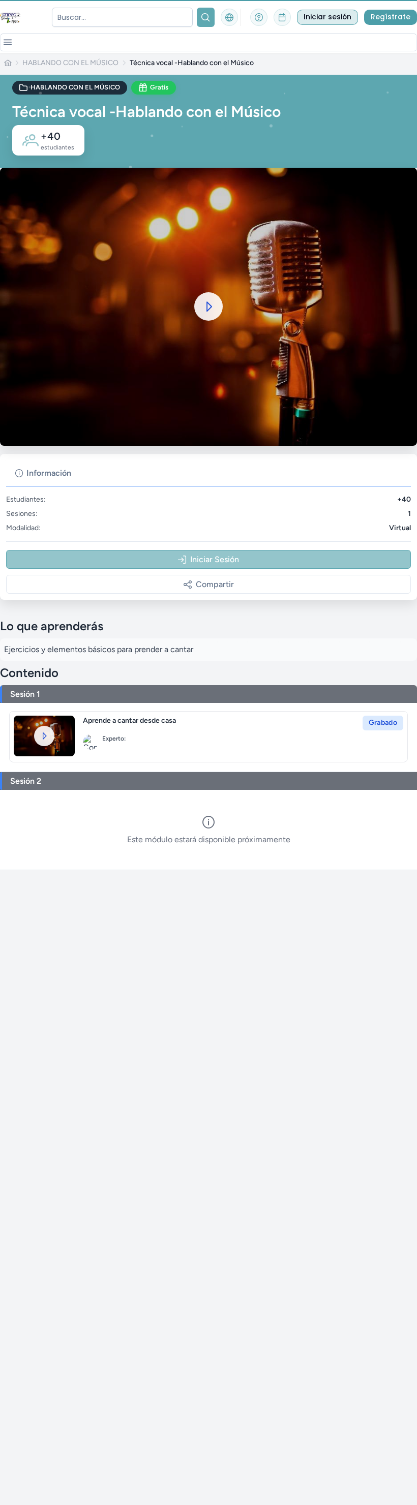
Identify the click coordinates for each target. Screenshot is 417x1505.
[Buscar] (206, 17)
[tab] (43, 473)
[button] (8, 42)
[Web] (229, 17)
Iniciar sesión (327, 17)
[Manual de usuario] (258, 17)
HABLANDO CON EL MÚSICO (70, 63)
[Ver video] (44, 736)
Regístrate (390, 17)
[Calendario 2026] (282, 17)
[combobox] (122, 17)
